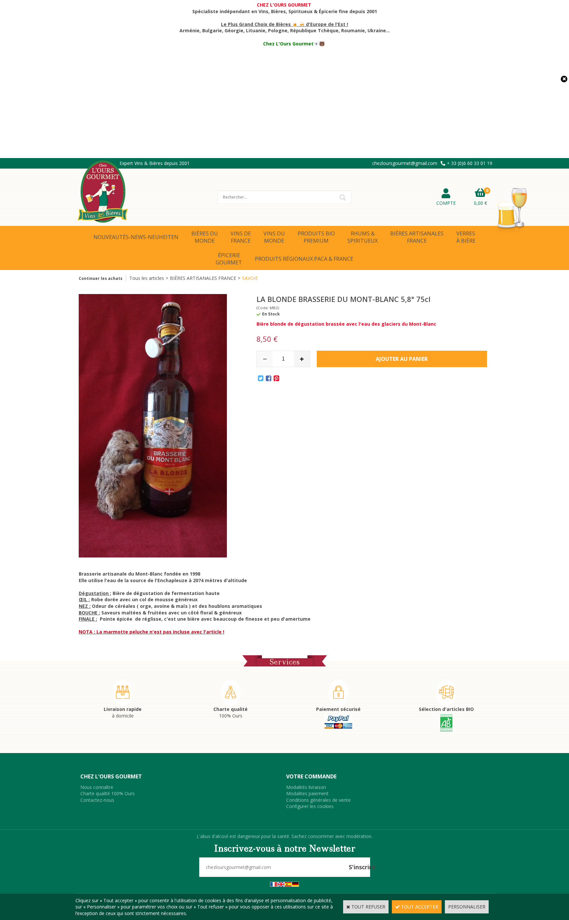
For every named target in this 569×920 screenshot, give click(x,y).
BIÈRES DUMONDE (204, 237)
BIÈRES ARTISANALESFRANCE (417, 237)
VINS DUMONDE (274, 237)
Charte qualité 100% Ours (107, 793)
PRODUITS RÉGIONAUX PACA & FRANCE (304, 258)
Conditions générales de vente (318, 800)
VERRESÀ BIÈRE (465, 237)
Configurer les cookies (310, 806)
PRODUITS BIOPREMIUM (316, 237)
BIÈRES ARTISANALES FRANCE (203, 278)
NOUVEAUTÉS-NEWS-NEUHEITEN (136, 237)
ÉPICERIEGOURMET (229, 259)
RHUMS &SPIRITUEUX (362, 237)
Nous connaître (96, 787)
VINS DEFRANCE (240, 237)
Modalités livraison (306, 787)
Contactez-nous (97, 800)
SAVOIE (250, 278)
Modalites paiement (307, 793)
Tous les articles (146, 278)
